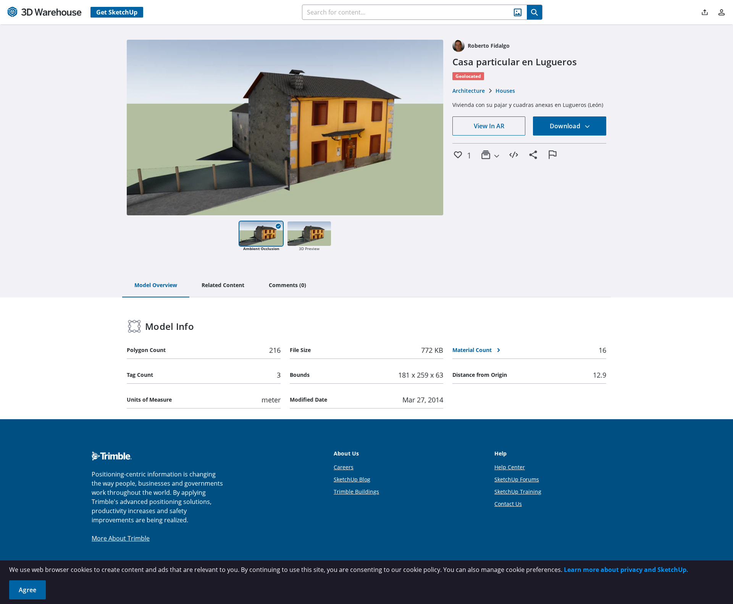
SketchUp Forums (516, 479)
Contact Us (508, 503)
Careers (344, 467)
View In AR (489, 126)
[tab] (155, 285)
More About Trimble (121, 538)
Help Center (509, 467)
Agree (27, 590)
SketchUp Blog (352, 479)
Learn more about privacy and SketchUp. (626, 569)
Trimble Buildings (356, 491)
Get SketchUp (116, 12)
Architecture (468, 90)
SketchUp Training (517, 491)
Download (566, 126)
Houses (505, 90)
